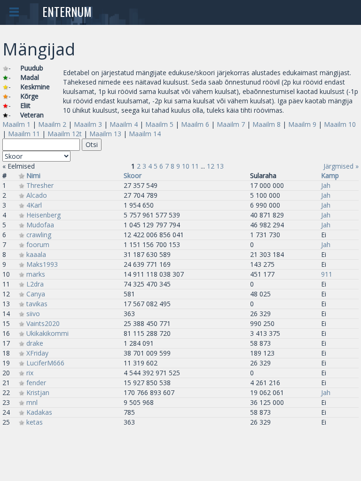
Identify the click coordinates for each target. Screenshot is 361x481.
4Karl (34, 205)
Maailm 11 (24, 133)
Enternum (67, 11)
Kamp (330, 175)
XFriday (37, 353)
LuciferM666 (45, 362)
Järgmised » (341, 166)
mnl (32, 402)
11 (195, 166)
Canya (35, 293)
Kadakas (39, 412)
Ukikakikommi (47, 333)
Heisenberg (43, 214)
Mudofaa (40, 224)
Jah (325, 185)
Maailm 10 (340, 124)
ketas (34, 422)
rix (29, 372)
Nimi (33, 175)
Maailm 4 (124, 124)
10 (185, 166)
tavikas (36, 303)
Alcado (36, 195)
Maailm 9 (302, 124)
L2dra (35, 283)
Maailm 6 (195, 124)
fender (36, 382)
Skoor (132, 175)
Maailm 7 (231, 124)
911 (326, 274)
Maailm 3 (88, 124)
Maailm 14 (145, 133)
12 (210, 166)
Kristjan (37, 392)
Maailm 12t (64, 133)
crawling (38, 234)
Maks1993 (42, 264)
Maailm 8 (266, 124)
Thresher (40, 185)
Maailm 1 (16, 124)
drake (34, 343)
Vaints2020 (43, 323)
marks (35, 274)
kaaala (36, 254)
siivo (33, 313)
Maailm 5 (159, 124)
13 (220, 166)
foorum (37, 244)
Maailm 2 (52, 124)
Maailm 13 (105, 133)
